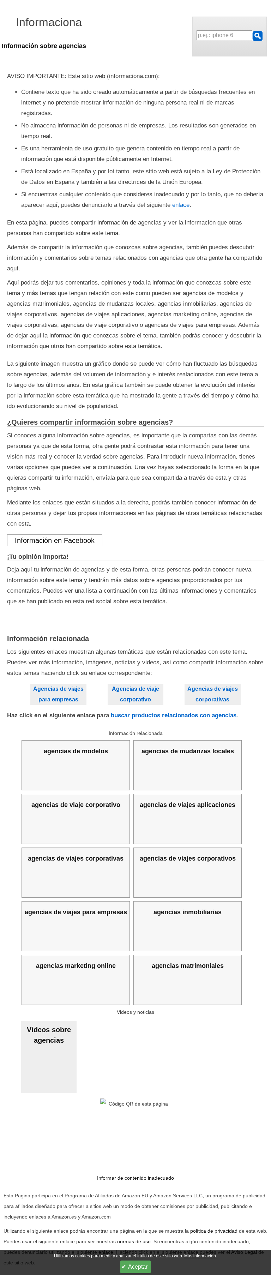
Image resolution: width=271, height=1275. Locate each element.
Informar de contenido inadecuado (135, 1178)
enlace (180, 205)
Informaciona (49, 22)
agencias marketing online (76, 965)
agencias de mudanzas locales (187, 751)
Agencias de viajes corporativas (212, 694)
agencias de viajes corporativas (76, 858)
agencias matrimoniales (188, 965)
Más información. (200, 1255)
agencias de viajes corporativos (188, 858)
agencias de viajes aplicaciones (187, 804)
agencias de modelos (76, 751)
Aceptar (137, 1267)
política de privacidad (213, 1231)
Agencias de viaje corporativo (135, 694)
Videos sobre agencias (49, 1035)
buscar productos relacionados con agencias (173, 715)
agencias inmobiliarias (187, 912)
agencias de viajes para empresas (76, 912)
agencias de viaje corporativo (75, 804)
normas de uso (134, 1241)
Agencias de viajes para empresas (58, 694)
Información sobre (44, 45)
